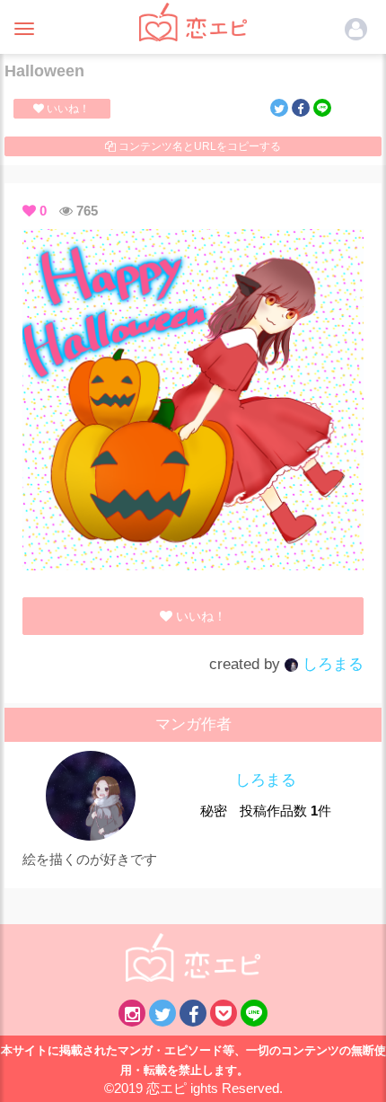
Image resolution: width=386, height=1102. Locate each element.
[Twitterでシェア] (279, 108)
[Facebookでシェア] (301, 108)
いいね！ (67, 108)
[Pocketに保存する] (223, 1013)
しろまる (331, 664)
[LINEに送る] (322, 108)
